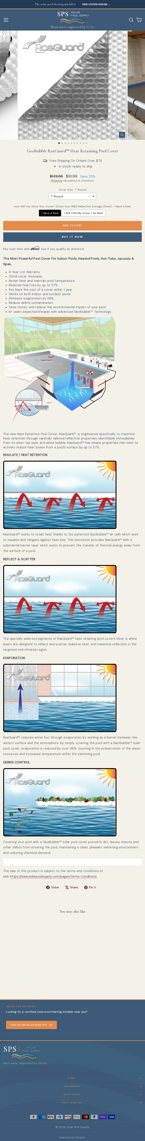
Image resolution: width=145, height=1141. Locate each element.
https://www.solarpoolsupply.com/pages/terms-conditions (53, 877)
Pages (72, 1078)
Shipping (56, 180)
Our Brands (72, 1086)
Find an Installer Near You (29, 1024)
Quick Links (71, 1094)
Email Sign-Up (71, 1102)
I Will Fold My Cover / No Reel (83, 213)
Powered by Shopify (72, 1137)
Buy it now (72, 236)
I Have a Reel (50, 213)
